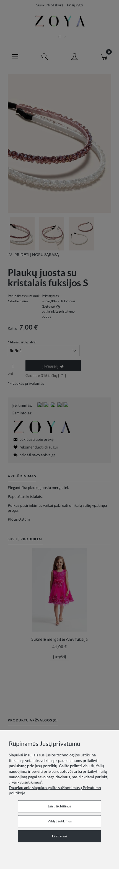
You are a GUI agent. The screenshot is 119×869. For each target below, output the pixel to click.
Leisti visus (59, 836)
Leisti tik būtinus (59, 806)
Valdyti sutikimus (60, 821)
